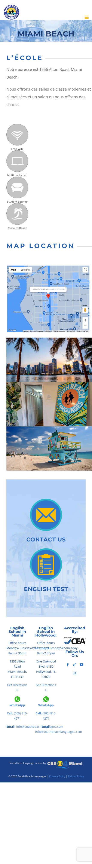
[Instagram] (74, 673)
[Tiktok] (74, 664)
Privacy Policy (57, 776)
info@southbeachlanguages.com (58, 732)
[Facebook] (68, 664)
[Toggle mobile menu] (87, 17)
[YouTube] (81, 664)
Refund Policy (76, 776)
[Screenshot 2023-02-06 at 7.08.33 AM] (48, 266)
